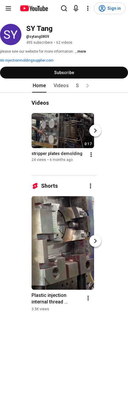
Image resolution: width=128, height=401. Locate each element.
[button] (87, 86)
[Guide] (8, 8)
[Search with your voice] (76, 8)
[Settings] (87, 8)
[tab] (39, 86)
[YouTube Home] (33, 8)
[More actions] (91, 155)
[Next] (95, 131)
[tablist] (64, 86)
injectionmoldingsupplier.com (29, 60)
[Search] (64, 8)
